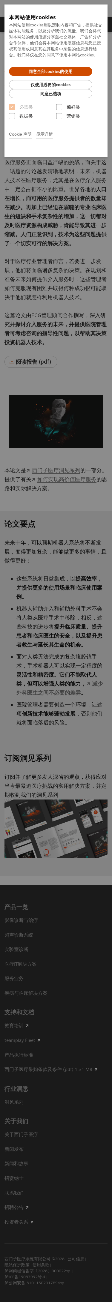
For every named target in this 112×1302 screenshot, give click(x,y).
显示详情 (44, 134)
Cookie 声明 (20, 134)
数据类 (26, 116)
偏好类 (73, 107)
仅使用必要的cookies (50, 84)
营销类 (73, 116)
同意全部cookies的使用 (51, 71)
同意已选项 (50, 93)
